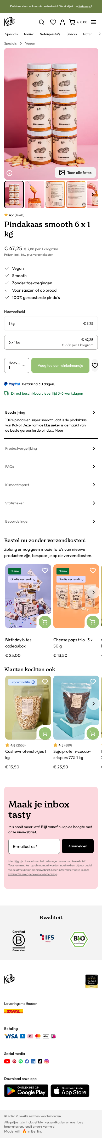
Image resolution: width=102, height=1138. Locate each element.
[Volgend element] (92, 194)
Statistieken (15, 503)
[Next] (100, 34)
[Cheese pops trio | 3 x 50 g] (76, 611)
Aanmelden (77, 846)
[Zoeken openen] (41, 22)
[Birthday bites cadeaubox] (28, 611)
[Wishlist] (53, 22)
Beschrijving (15, 412)
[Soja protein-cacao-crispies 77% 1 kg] (76, 723)
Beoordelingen (17, 521)
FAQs (9, 466)
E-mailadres (25, 846)
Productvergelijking (21, 448)
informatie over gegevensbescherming (32, 874)
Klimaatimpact (17, 484)
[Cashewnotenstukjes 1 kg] (28, 723)
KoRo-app (84, 6)
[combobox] (15, 367)
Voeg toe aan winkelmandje (60, 365)
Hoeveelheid (15, 362)
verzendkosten (43, 254)
